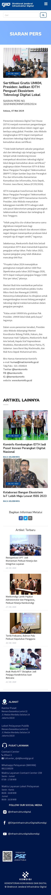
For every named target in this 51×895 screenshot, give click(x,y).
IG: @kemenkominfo (13, 376)
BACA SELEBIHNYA (11, 457)
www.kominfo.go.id (22, 380)
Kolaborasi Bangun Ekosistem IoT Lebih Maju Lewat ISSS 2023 (25, 494)
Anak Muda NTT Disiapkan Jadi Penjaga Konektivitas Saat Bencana (21, 674)
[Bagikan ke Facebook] (21, 518)
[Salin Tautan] (30, 518)
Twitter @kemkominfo (15, 369)
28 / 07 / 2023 (13, 483)
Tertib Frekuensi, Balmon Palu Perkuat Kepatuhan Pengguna (20, 637)
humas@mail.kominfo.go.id (24, 362)
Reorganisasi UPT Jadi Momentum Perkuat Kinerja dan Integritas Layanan (21, 560)
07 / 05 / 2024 (13, 73)
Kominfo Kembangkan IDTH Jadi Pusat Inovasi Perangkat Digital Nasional (24, 448)
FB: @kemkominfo (12, 373)
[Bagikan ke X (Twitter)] (25, 518)
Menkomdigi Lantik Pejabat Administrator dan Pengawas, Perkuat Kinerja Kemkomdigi (20, 599)
